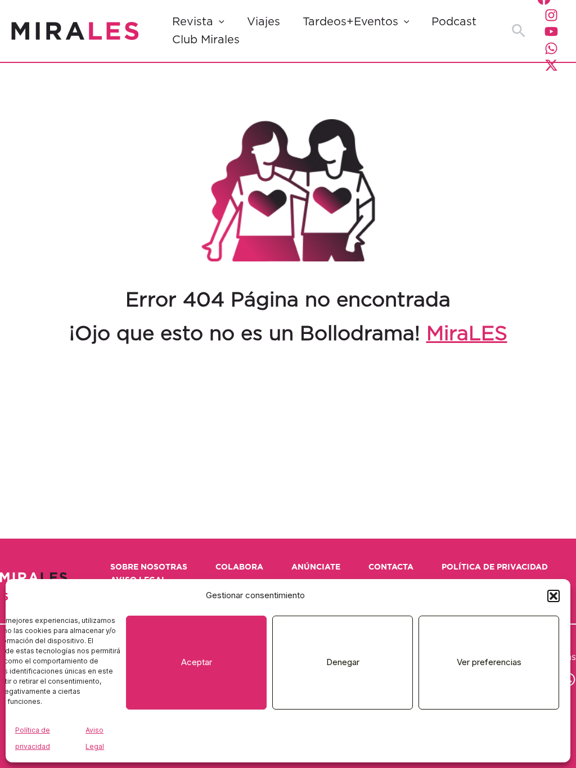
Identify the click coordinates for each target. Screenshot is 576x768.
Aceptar (196, 662)
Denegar (342, 662)
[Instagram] (551, 15)
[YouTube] (551, 31)
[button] (553, 596)
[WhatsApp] (551, 48)
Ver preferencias (489, 662)
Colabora (239, 567)
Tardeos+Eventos (350, 22)
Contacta (390, 567)
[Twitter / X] (551, 65)
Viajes (263, 22)
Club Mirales (206, 40)
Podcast (453, 22)
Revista (192, 22)
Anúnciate (315, 567)
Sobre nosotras (148, 567)
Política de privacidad (495, 567)
